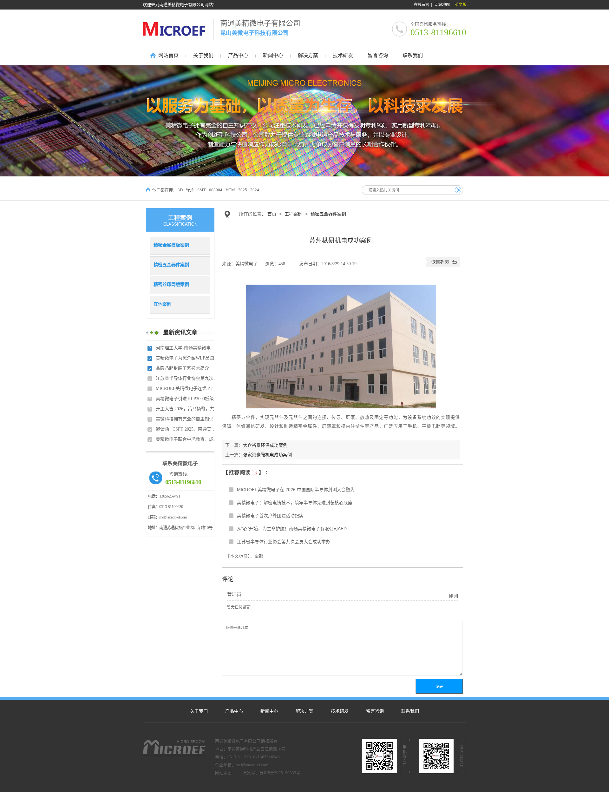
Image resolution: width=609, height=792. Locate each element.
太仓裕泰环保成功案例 (265, 445)
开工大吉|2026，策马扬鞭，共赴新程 (187, 408)
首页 (271, 213)
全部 (258, 556)
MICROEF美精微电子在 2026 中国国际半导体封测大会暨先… (298, 489)
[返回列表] (443, 265)
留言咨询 (375, 711)
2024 (254, 190)
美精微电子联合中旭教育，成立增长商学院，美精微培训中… (187, 439)
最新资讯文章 (180, 332)
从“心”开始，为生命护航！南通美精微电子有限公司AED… (294, 528)
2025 (242, 190)
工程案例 (293, 213)
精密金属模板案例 (171, 245)
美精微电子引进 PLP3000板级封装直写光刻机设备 (187, 398)
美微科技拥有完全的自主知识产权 (187, 419)
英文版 (460, 5)
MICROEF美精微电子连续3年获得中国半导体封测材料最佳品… (187, 388)
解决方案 (304, 711)
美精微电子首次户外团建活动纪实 (270, 515)
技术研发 (340, 711)
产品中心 (234, 711)
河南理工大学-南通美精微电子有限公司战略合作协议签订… (187, 348)
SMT (201, 190)
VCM (230, 190)
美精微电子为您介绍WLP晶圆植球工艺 (187, 358)
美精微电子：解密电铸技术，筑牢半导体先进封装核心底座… (297, 502)
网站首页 (168, 55)
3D (180, 190)
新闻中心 (269, 711)
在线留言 (421, 5)
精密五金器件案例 (171, 264)
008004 (215, 190)
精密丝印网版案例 (171, 284)
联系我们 (410, 711)
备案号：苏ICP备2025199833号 (271, 772)
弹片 (190, 190)
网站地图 (442, 5)
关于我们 (199, 711)
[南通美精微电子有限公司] (178, 28)
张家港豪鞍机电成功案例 (267, 454)
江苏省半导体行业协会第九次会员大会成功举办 (187, 378)
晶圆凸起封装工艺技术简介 (182, 368)
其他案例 (162, 304)
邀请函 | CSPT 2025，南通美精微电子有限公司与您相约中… (187, 429)
